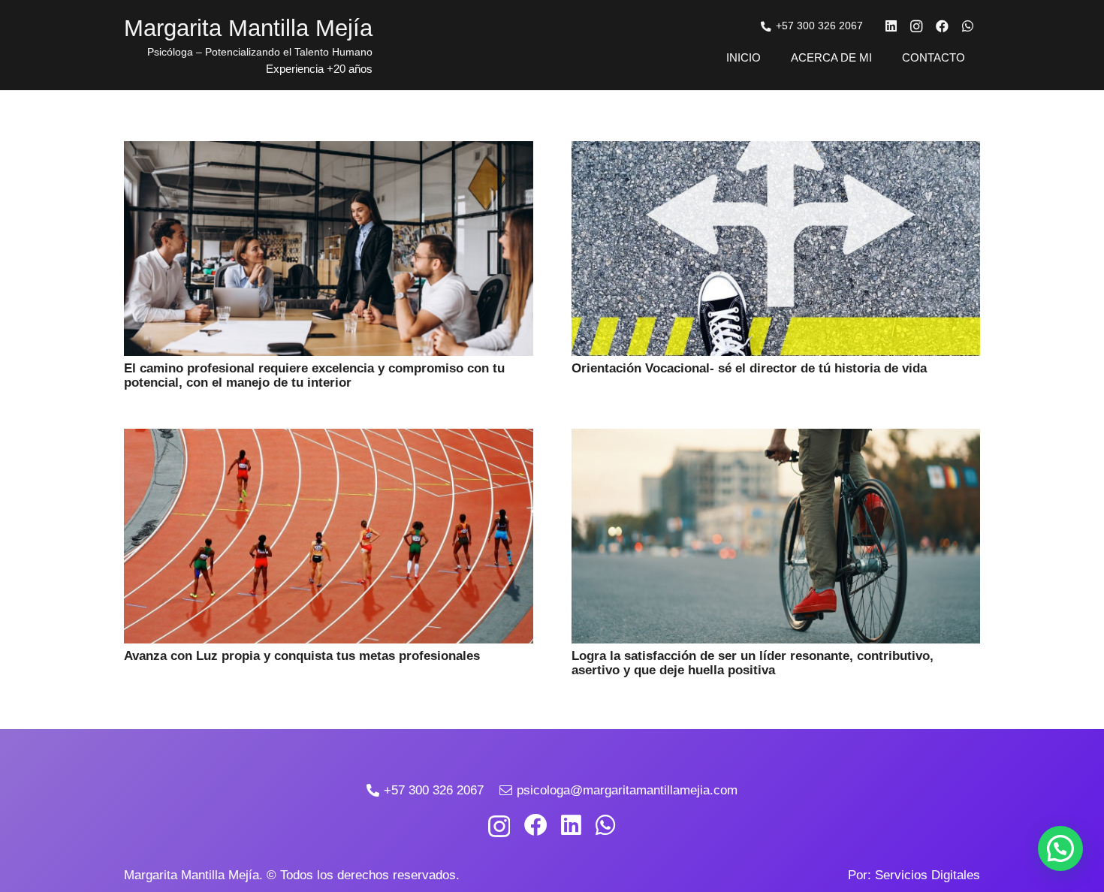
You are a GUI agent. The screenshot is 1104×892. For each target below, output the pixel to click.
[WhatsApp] (967, 26)
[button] (1060, 848)
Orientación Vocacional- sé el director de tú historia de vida (749, 368)
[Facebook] (942, 26)
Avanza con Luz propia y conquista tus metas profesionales (302, 656)
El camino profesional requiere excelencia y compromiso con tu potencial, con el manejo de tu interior (314, 375)
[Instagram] (916, 26)
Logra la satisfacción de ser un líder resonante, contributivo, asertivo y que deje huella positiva (753, 663)
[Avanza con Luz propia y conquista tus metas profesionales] (328, 439)
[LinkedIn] (890, 26)
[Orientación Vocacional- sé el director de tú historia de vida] (776, 151)
